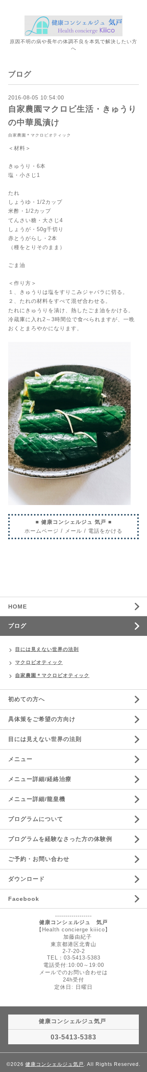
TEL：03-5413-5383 (73, 958)
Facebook (23, 899)
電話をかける (105, 531)
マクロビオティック (39, 662)
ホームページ (41, 531)
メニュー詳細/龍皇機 (36, 799)
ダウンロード (26, 879)
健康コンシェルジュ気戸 (54, 1064)
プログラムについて (35, 819)
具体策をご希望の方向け (42, 719)
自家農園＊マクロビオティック (39, 135)
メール (73, 531)
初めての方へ (26, 699)
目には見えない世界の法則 (47, 649)
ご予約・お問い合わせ (38, 859)
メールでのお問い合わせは (73, 972)
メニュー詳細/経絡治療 (39, 779)
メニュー (20, 759)
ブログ (17, 625)
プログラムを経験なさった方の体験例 (60, 839)
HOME (17, 606)
